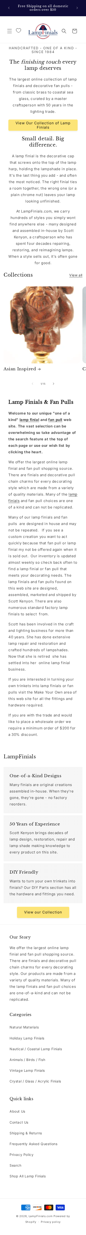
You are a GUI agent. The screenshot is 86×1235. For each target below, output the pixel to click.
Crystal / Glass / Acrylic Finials (35, 1081)
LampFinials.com (41, 1216)
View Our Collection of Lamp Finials (43, 125)
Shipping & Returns (26, 1133)
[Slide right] (53, 383)
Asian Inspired (20, 369)
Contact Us (19, 1122)
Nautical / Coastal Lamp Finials (36, 1049)
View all (75, 275)
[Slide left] (32, 383)
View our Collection (43, 912)
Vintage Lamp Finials (27, 1070)
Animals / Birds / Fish (27, 1060)
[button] (9, 31)
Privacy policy (51, 1222)
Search (16, 1165)
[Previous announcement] (9, 8)
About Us (17, 1111)
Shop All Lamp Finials (28, 1176)
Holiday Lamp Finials (27, 1038)
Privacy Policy (21, 1155)
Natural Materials (24, 1027)
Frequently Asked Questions (34, 1144)
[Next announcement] (77, 8)
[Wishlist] (18, 30)
